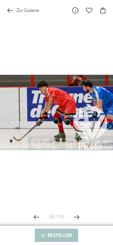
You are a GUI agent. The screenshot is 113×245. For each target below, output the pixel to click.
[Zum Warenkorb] (103, 10)
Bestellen (59, 235)
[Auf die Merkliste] (89, 10)
